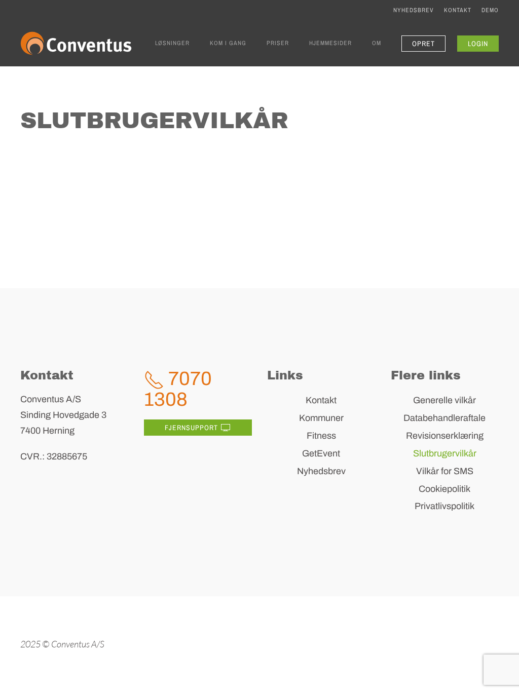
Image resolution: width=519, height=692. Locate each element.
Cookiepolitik (444, 489)
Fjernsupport (191, 427)
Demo (490, 10)
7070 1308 (178, 389)
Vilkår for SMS (444, 471)
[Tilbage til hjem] (76, 43)
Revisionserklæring (445, 436)
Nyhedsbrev (413, 10)
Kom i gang (228, 43)
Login (478, 43)
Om (376, 43)
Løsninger (172, 43)
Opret (423, 43)
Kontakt (457, 10)
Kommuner (321, 418)
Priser (278, 43)
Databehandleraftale (444, 418)
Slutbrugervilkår (444, 453)
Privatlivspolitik (444, 506)
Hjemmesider (330, 43)
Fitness (321, 436)
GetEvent (321, 453)
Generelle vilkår (444, 400)
